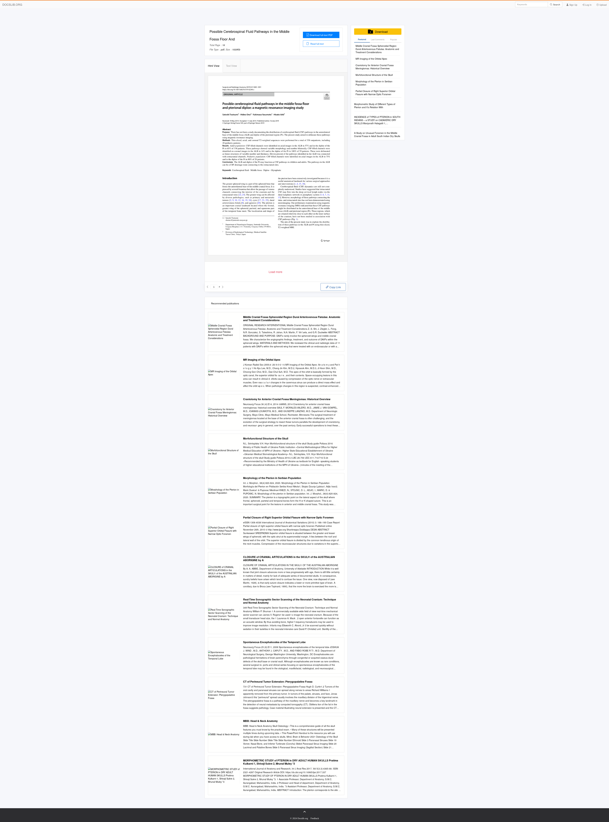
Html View (213, 66)
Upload (603, 4)
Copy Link (335, 287)
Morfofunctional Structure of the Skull (265, 438)
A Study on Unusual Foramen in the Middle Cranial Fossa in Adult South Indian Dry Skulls (377, 134)
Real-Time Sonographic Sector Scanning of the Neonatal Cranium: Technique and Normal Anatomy (289, 601)
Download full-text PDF (321, 35)
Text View (231, 66)
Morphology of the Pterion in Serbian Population (272, 478)
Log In (588, 4)
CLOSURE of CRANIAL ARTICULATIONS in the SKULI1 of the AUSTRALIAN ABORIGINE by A (289, 558)
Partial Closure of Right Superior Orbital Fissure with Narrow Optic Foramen (288, 517)
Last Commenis (377, 39)
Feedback (315, 818)
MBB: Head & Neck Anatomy (260, 721)
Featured (362, 39)
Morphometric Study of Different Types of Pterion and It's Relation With (374, 105)
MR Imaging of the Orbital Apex (261, 359)
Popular (393, 39)
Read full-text (317, 43)
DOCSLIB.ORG (12, 4)
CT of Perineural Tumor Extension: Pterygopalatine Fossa (277, 681)
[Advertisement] (304, 18)
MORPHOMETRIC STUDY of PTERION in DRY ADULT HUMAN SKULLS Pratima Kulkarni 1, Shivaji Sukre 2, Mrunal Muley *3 (290, 762)
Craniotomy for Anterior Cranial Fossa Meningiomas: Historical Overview (286, 399)
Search (556, 4)
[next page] (222, 287)
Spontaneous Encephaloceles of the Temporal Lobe (274, 642)
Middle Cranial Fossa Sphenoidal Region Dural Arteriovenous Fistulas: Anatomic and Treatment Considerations (291, 318)
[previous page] (207, 287)
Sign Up (573, 4)
